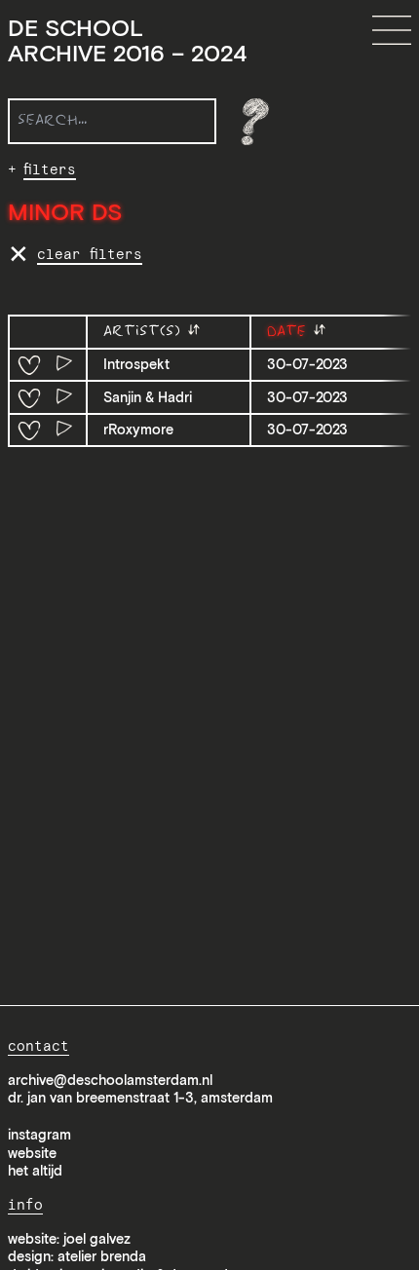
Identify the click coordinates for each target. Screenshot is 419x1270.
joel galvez (97, 1239)
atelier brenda (101, 1256)
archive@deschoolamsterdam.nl (110, 1080)
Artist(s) (144, 331)
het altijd (35, 1170)
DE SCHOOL (127, 41)
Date (289, 331)
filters (49, 169)
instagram (39, 1134)
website (32, 1153)
